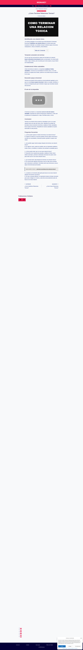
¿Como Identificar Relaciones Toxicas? (31, 186)
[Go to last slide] (20, 199)
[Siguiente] (24, 199)
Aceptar (62, 646)
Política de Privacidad (71, 648)
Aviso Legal (75, 648)
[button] (81, 638)
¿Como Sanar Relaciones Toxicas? (52, 186)
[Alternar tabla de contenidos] (47, 50)
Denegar (70, 646)
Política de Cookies (65, 648)
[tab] (21, 628)
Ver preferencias (77, 646)
